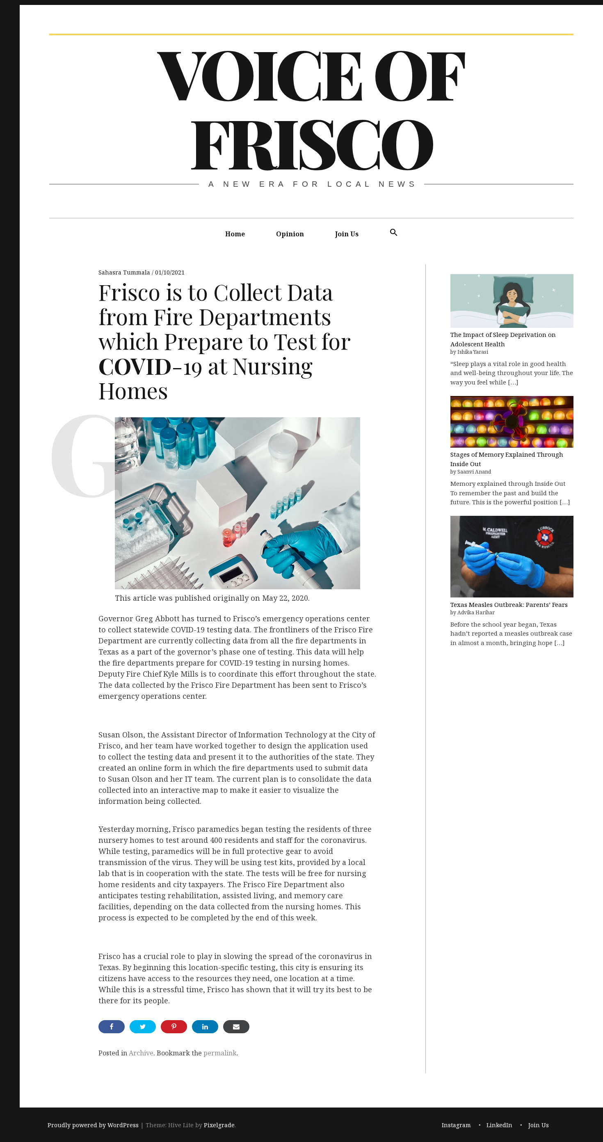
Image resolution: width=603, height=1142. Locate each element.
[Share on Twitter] (143, 1026)
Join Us (347, 233)
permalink (220, 1052)
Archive (141, 1052)
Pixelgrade (219, 1125)
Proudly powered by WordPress (93, 1125)
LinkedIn (499, 1125)
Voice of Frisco (310, 107)
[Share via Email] (236, 1026)
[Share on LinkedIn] (205, 1026)
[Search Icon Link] (394, 232)
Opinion (290, 233)
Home (235, 233)
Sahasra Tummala (125, 272)
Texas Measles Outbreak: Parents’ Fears (509, 604)
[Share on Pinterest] (174, 1026)
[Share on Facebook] (111, 1026)
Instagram (456, 1125)
